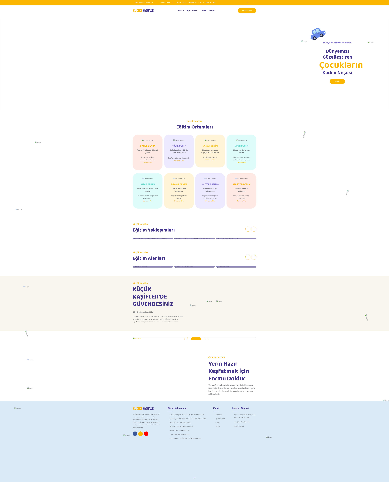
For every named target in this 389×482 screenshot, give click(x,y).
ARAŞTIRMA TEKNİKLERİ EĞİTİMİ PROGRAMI (185, 438)
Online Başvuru (247, 10)
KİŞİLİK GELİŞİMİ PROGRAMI (179, 434)
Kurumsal (180, 10)
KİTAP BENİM (148, 184)
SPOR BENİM (241, 146)
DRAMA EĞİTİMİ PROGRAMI (179, 430)
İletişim (212, 10)
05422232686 (165, 2)
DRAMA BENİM (179, 184)
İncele (337, 81)
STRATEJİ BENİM (241, 184)
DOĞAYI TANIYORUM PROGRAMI (181, 426)
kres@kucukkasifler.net (241, 422)
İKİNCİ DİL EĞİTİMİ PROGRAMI (180, 423)
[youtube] (255, 2)
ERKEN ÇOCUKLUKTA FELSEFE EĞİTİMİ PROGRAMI (188, 419)
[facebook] (244, 2)
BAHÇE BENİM (147, 146)
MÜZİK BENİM (178, 146)
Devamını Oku (147, 162)
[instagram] (250, 2)
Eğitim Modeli (192, 10)
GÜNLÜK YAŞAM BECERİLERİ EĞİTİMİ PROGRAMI (187, 415)
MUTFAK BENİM (210, 184)
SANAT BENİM (210, 146)
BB (194, 478)
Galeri (204, 10)
